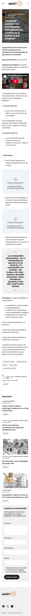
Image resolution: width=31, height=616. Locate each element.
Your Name (8, 538)
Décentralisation (21, 362)
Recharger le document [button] (15, 186)
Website (6, 558)
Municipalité (13, 365)
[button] (3, 3)
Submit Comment (11, 577)
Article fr (5, 384)
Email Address (9, 548)
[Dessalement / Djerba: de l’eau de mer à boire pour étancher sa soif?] (15, 480)
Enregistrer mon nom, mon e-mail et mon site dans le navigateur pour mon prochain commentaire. (16, 570)
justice (5, 365)
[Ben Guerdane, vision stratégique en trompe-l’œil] (15, 446)
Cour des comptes (8, 362)
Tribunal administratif (9, 368)
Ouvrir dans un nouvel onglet (16, 188)
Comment (7, 523)
